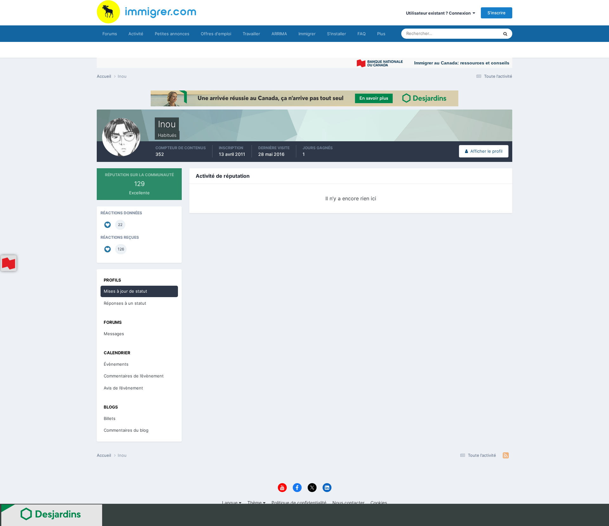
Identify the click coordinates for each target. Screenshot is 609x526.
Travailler (251, 33)
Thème (255, 502)
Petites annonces (172, 33)
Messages (114, 333)
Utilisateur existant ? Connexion (439, 13)
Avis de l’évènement (123, 387)
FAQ (361, 33)
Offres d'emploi (216, 33)
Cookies (378, 502)
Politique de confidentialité (299, 502)
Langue (230, 502)
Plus (381, 33)
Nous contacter (348, 502)
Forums (109, 33)
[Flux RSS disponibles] (505, 455)
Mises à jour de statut (471, 33)
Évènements (116, 364)
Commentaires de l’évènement (134, 375)
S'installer (336, 33)
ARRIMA (279, 33)
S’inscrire (497, 12)
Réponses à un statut (125, 303)
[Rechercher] (505, 34)
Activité (135, 33)
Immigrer (307, 33)
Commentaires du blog (126, 430)
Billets (109, 418)
